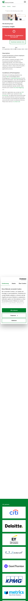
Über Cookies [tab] (22, 283)
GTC (23, 92)
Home (3, 6)
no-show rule (16, 101)
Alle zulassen (14, 310)
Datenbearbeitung (16, 78)
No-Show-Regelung (19, 87)
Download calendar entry (17, 42)
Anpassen (13, 315)
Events (9, 6)
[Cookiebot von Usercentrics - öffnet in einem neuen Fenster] (19, 279)
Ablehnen (14, 320)
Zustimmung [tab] (5, 283)
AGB (7, 76)
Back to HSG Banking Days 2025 (14, 11)
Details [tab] (14, 283)
